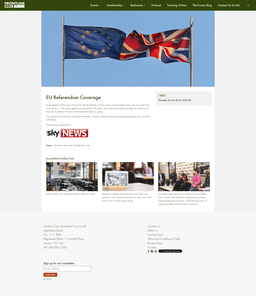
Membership (115, 5)
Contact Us (154, 226)
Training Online (176, 5)
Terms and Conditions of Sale (164, 239)
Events (94, 5)
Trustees (152, 247)
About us (152, 230)
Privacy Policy (155, 243)
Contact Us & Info (229, 5)
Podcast (156, 5)
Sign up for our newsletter (59, 263)
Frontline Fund (155, 235)
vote (88, 145)
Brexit (66, 145)
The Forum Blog (202, 5)
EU (71, 145)
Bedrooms (137, 5)
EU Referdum (79, 145)
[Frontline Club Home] (14, 5)
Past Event (58, 145)
